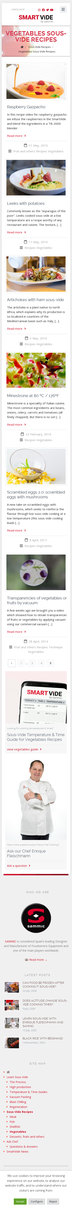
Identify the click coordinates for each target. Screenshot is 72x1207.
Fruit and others (24, 151)
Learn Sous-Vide (17, 1077)
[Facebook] (43, 10)
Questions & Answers (24, 1146)
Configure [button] (37, 1201)
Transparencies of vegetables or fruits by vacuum (37, 600)
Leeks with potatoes (26, 203)
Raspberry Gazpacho (26, 106)
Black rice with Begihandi (43, 1038)
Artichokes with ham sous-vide (35, 299)
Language (18, 9)
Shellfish (15, 1127)
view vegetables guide (23, 749)
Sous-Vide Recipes (39, 47)
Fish (12, 1122)
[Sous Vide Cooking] (36, 19)
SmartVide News (17, 1151)
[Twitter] (47, 10)
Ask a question (17, 866)
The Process (18, 1082)
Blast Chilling (18, 1102)
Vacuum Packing (20, 1097)
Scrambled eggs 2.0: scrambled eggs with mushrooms (36, 494)
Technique (56, 647)
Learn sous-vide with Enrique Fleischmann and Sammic (43, 1022)
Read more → (38, 960)
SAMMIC (10, 941)
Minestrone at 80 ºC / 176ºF (33, 395)
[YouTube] (51, 10)
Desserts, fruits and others (27, 1136)
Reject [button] (53, 1201)
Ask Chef (12, 1141)
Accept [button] (20, 1201)
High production (20, 1087)
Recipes (41, 151)
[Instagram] (39, 10)
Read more (14, 136)
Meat (13, 1117)
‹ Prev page (12, 663)
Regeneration (18, 1107)
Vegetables (56, 151)
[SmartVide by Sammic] (36, 1072)
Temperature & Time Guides (28, 1092)
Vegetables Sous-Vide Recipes (36, 51)
